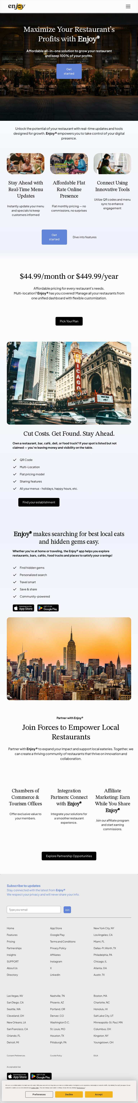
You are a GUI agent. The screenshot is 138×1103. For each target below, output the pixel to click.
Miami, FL (99, 941)
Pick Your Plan (69, 321)
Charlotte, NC (102, 1002)
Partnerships (14, 948)
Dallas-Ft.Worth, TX (105, 948)
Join (67, 909)
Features (12, 934)
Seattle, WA (13, 1009)
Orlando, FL (13, 1035)
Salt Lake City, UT (103, 1015)
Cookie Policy (56, 1055)
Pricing (11, 941)
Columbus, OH (102, 1029)
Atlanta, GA (100, 968)
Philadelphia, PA (103, 954)
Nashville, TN (57, 995)
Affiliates (55, 954)
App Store (56, 928)
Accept (99, 1094)
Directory (12, 974)
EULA (96, 1055)
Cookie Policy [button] (35, 1088)
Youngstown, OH (103, 1042)
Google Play (57, 934)
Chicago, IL (100, 961)
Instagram (56, 961)
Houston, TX (57, 1035)
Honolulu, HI (101, 1009)
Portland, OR (57, 1009)
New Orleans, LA (16, 1022)
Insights (11, 954)
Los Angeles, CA (103, 934)
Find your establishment (39, 502)
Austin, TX (99, 974)
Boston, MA (100, 995)
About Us (12, 968)
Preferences (39, 1094)
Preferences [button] (81, 1088)
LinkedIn (55, 974)
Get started (69, 71)
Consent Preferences (16, 1055)
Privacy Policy (58, 948)
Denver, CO (57, 1015)
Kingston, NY (101, 1035)
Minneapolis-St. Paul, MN (108, 1022)
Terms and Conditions (62, 941)
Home (10, 928)
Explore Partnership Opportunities (69, 856)
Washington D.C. (60, 1022)
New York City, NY (104, 928)
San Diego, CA (15, 1002)
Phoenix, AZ (57, 1002)
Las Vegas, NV (15, 995)
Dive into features (84, 237)
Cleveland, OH (15, 1015)
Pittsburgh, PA (58, 1042)
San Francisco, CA (17, 1029)
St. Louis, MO (57, 1029)
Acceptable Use (14, 1067)
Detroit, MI (13, 1042)
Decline (69, 1094)
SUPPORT (13, 961)
